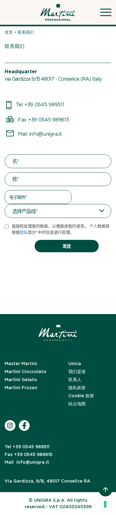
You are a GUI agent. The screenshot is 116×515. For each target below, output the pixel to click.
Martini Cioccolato (25, 371)
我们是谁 (77, 371)
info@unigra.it (27, 462)
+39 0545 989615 (29, 454)
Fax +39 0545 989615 (43, 120)
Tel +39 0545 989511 (40, 105)
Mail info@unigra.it (40, 134)
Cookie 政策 (81, 395)
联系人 (74, 379)
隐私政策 (77, 387)
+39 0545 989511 (27, 446)
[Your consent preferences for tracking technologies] (105, 504)
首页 (9, 32)
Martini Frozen (21, 387)
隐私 (24, 232)
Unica (74, 363)
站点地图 (77, 403)
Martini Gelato (21, 379)
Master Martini (21, 363)
